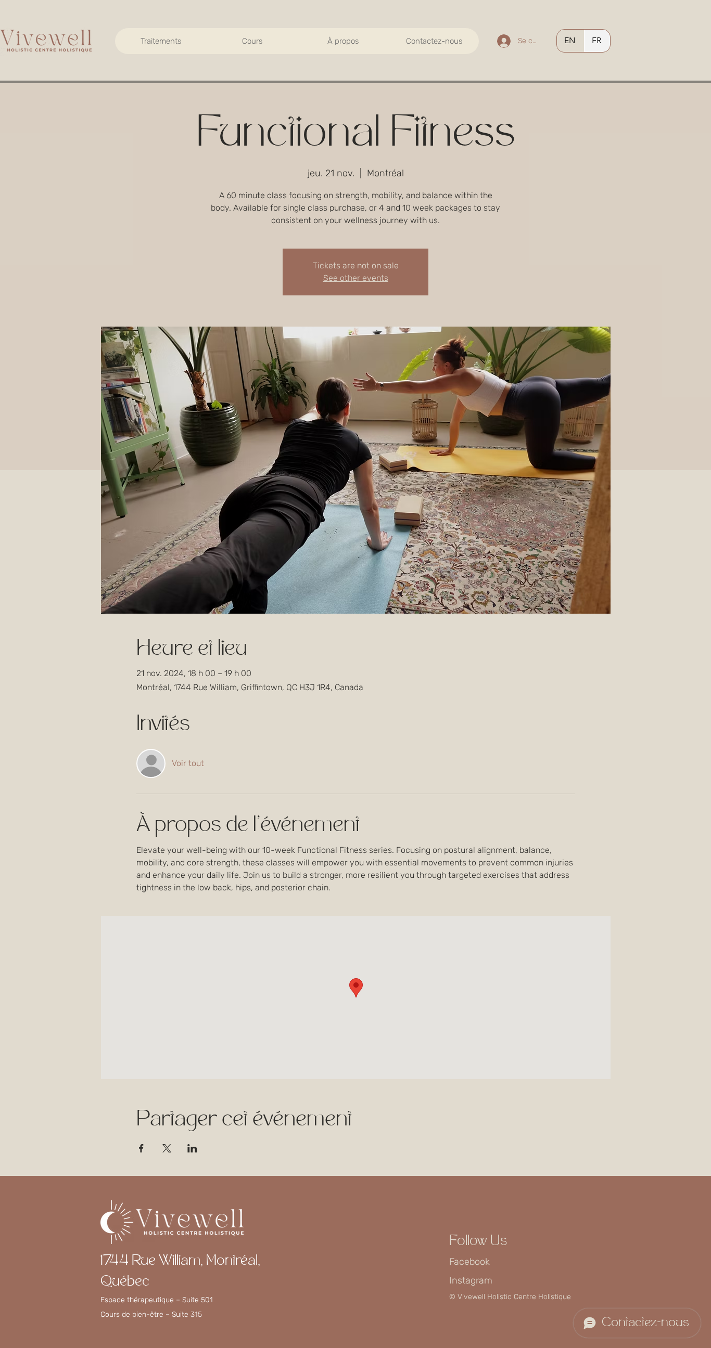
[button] (160, 41)
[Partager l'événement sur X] (167, 1148)
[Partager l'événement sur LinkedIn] (192, 1148)
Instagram (470, 1280)
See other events (355, 278)
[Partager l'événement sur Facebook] (141, 1148)
